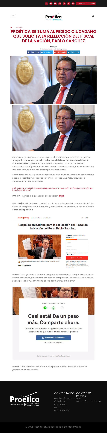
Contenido (19, 27)
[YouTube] (55, 3)
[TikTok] (68, 3)
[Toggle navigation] (13, 15)
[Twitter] (50, 3)
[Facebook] (46, 3)
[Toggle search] (93, 16)
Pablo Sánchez (57, 49)
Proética (64, 49)
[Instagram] (59, 3)
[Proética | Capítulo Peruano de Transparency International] (53, 16)
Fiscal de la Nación (47, 49)
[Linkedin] (73, 3)
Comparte (35, 52)
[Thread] (64, 3)
